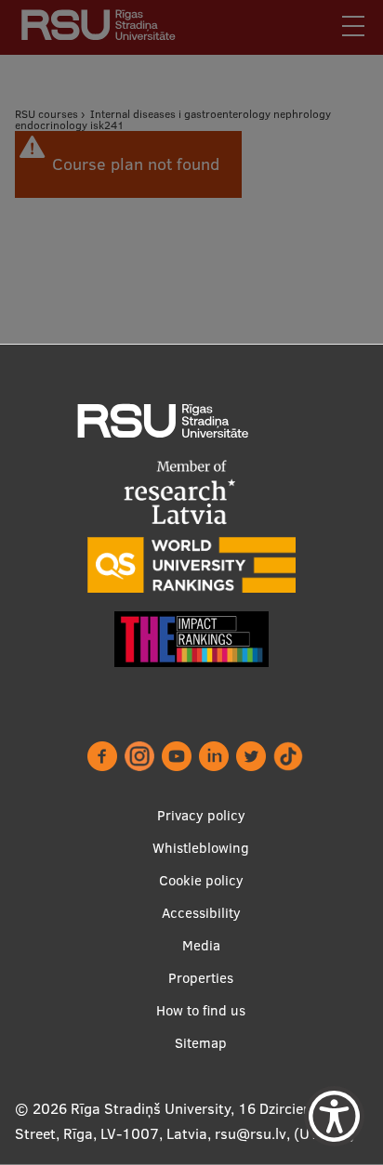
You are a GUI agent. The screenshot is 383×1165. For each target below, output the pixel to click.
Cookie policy (201, 880)
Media (201, 945)
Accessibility (201, 913)
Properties (200, 978)
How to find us (200, 1010)
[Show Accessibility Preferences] (334, 1116)
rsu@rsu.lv (250, 1133)
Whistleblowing (200, 847)
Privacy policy (201, 815)
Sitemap (201, 1043)
